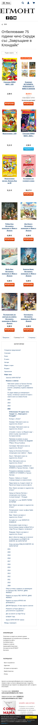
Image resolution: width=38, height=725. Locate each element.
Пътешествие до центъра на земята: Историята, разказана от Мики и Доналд (9, 319)
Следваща (31, 337)
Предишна (6, 337)
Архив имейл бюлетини (10, 646)
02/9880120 (20, 696)
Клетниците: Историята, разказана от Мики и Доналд (28, 318)
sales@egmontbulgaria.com (10, 692)
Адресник (7, 665)
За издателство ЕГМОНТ (10, 648)
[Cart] (33, 3)
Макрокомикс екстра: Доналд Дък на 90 (9, 181)
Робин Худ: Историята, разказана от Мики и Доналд (9, 227)
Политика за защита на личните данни (15, 636)
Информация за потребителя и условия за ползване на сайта (16, 639)
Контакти (6, 650)
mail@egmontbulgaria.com (10, 698)
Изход (6, 674)
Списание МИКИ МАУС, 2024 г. (29, 135)
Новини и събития (8, 644)
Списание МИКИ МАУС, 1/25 (10, 83)
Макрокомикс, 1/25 (9, 133)
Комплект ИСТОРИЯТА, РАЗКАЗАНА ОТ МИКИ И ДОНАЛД (28, 85)
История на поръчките (11, 668)
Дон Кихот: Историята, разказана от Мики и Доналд (28, 227)
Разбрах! (31, 717)
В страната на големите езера (28, 180)
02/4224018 (15, 691)
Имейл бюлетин (9, 671)
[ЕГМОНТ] (17, 10)
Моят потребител (9, 662)
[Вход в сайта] (28, 3)
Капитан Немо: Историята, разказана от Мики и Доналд (28, 272)
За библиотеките (8, 642)
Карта (21, 692)
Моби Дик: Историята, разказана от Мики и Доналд (9, 272)
